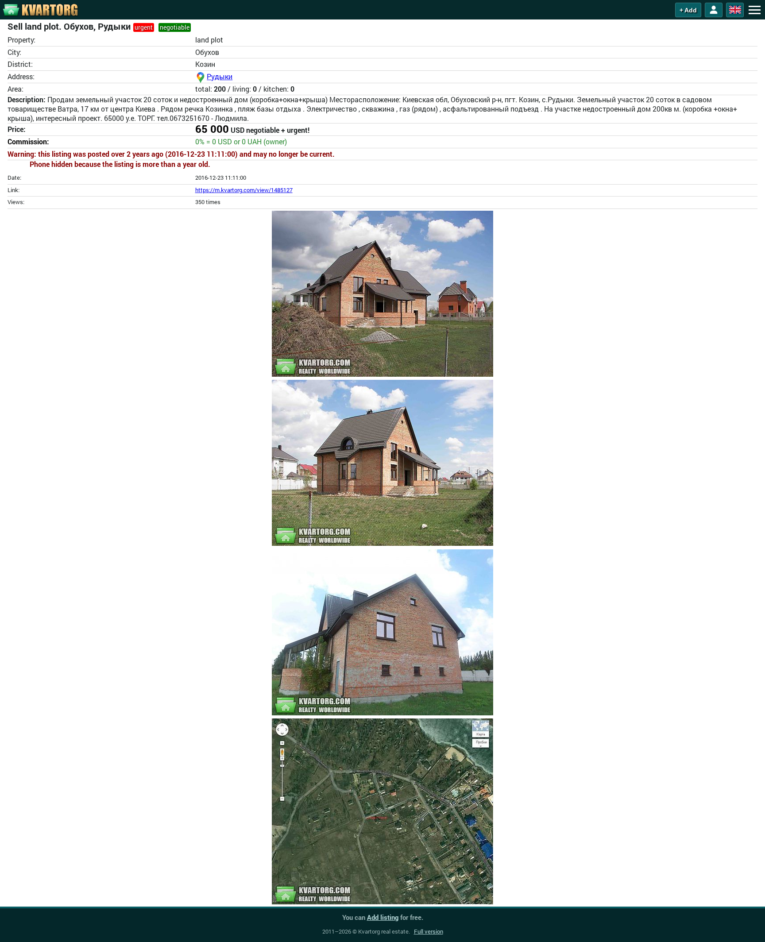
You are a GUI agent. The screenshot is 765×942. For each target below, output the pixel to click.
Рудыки (219, 76)
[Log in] (713, 10)
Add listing (382, 917)
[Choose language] (735, 10)
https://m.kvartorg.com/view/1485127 (244, 190)
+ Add (688, 10)
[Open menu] (754, 9)
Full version (428, 931)
